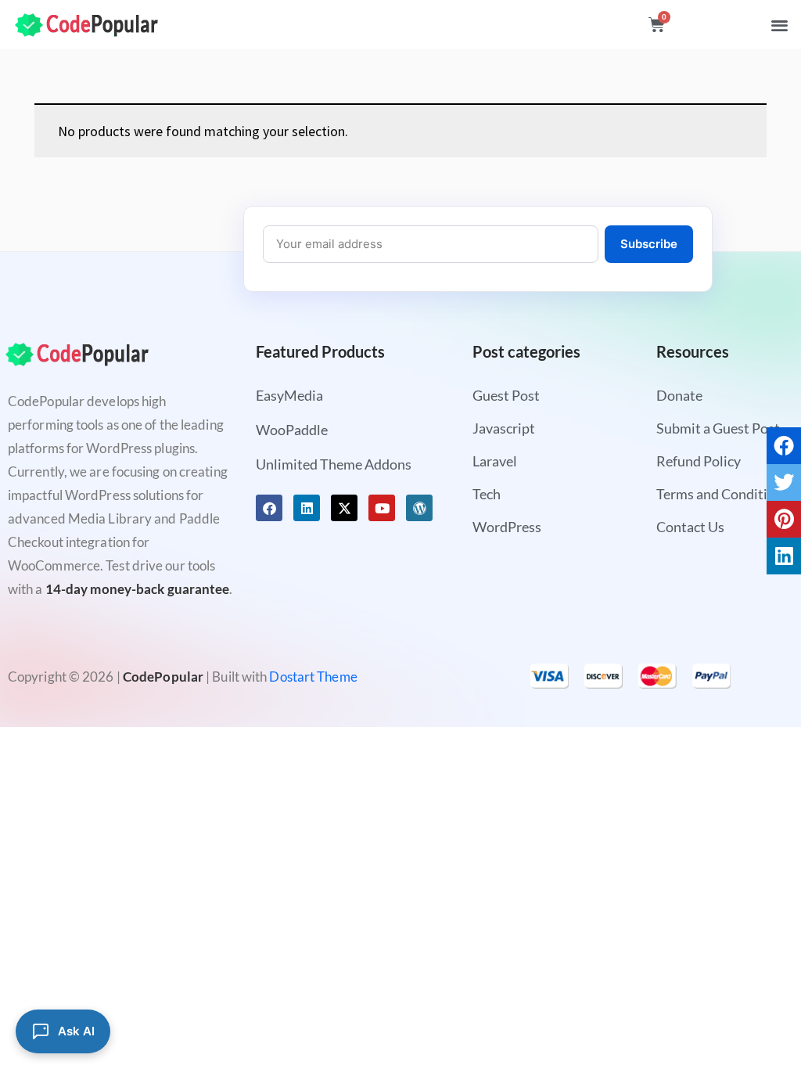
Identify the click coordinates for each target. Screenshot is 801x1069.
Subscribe (648, 243)
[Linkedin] (306, 508)
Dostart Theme (313, 676)
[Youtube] (381, 508)
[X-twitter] (344, 508)
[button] (779, 24)
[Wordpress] (419, 508)
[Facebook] (269, 508)
